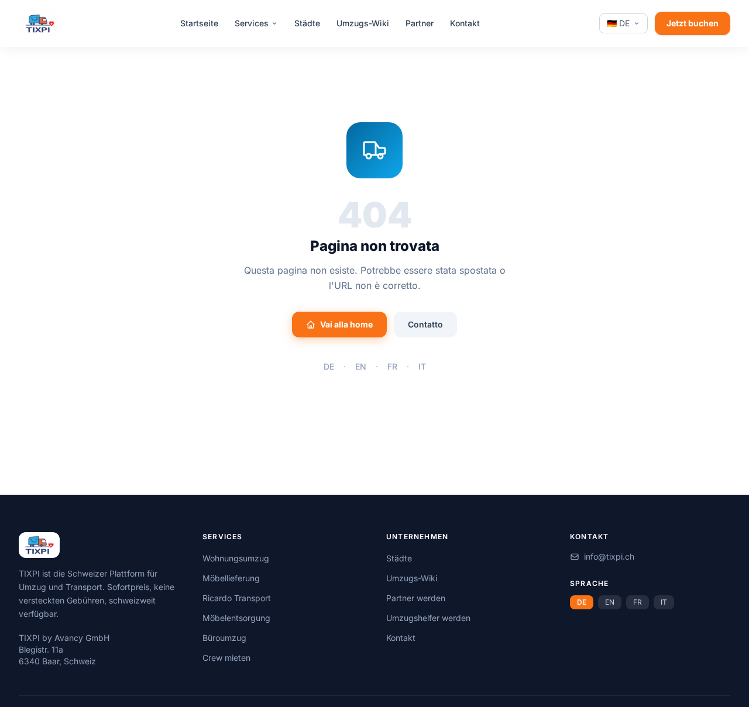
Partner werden (415, 598)
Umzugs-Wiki (362, 23)
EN (360, 366)
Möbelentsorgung (236, 618)
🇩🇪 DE (618, 23)
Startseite (199, 23)
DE (329, 366)
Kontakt (465, 23)
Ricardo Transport (236, 598)
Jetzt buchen (692, 23)
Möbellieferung (231, 578)
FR (392, 366)
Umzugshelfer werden (428, 618)
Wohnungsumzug (235, 558)
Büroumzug (224, 638)
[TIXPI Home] (40, 23)
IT (422, 366)
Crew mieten (226, 658)
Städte (307, 23)
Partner (420, 23)
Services (252, 23)
